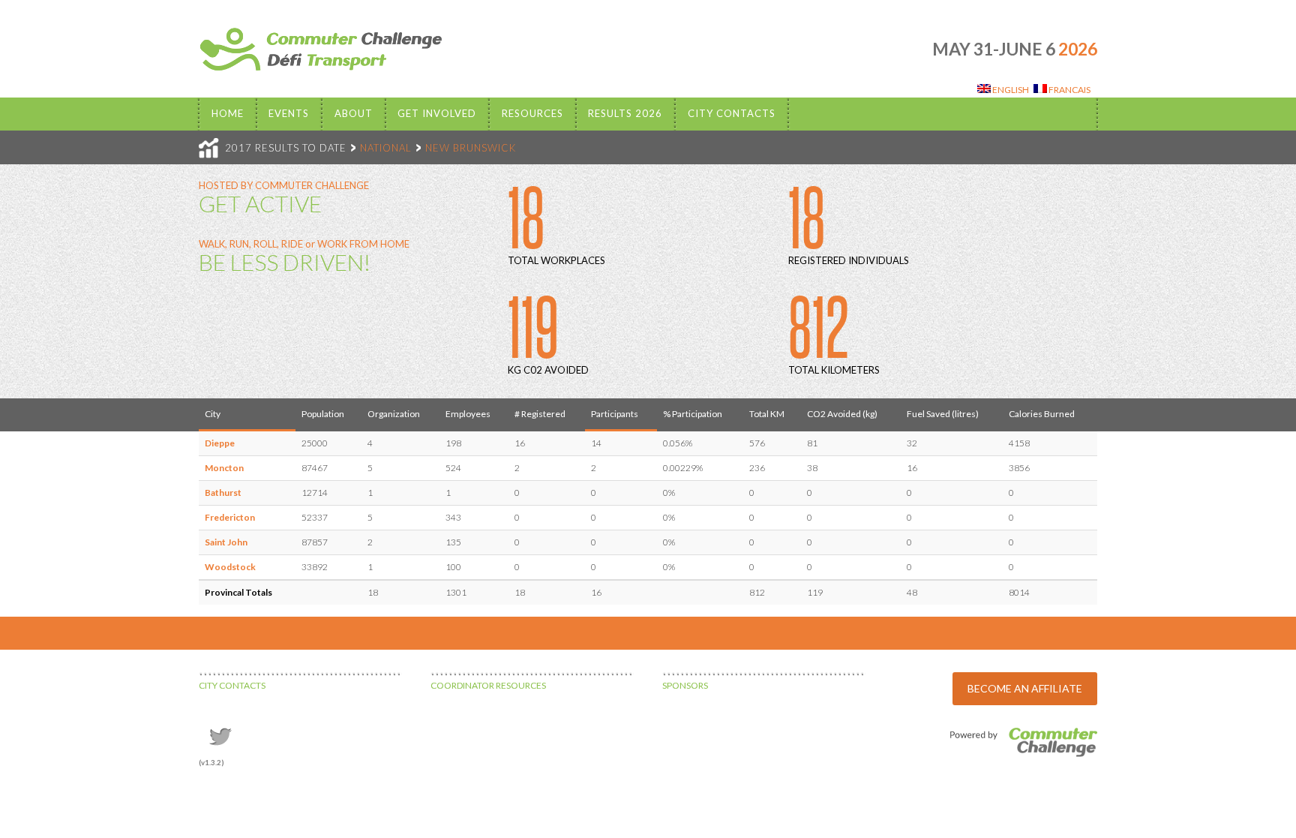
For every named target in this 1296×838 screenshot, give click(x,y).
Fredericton (230, 517)
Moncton (224, 467)
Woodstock (230, 566)
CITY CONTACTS (232, 685)
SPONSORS (685, 685)
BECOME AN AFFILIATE (1025, 688)
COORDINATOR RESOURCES (488, 685)
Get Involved (437, 113)
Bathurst (223, 492)
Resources (532, 113)
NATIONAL (386, 148)
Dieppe (220, 443)
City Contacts (732, 113)
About (353, 113)
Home (228, 113)
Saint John (226, 542)
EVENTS (288, 113)
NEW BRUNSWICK (470, 148)
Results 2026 (625, 113)
